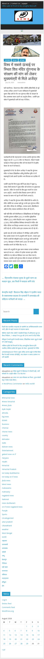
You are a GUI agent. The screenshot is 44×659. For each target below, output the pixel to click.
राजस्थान (5, 571)
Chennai (5, 428)
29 (27, 643)
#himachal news (8, 398)
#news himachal (8, 401)
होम (3, 586)
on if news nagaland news (12, 507)
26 (10, 643)
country (5, 435)
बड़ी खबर (22, 60)
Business (5, 424)
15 (27, 635)
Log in (4, 600)
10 (38, 631)
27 (16, 643)
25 (4, 643)
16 (33, 635)
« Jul (3, 649)
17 (38, 635)
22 (27, 639)
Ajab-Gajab (6, 409)
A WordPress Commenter (12, 383)
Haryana (5, 458)
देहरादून (15, 60)
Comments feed (8, 607)
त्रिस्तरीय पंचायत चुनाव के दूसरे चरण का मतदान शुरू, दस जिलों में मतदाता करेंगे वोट (19, 279)
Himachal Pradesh (9, 469)
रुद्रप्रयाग (5, 578)
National (5, 499)
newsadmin (21, 82)
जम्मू (3, 556)
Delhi (4, 443)
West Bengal (7, 533)
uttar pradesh (7, 522)
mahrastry (6, 492)
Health (4, 462)
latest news (6, 484)
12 (10, 635)
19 (10, 639)
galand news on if (9, 454)
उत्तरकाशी (5, 544)
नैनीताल (4, 563)
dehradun (5, 439)
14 (21, 635)
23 (33, 639)
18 (4, 639)
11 (4, 635)
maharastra (6, 488)
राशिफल (4, 574)
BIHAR (4, 420)
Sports (4, 514)
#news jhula (6, 405)
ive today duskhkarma (10, 473)
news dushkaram (8, 503)
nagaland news (8, 495)
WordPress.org (8, 611)
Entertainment (7, 450)
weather (5, 529)
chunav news (7, 431)
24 (38, 639)
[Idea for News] (23, 11)
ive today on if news (10, 477)
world (4, 537)
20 (16, 639)
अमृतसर (4, 540)
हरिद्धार (4, 582)
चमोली (4, 552)
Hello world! (30, 383)
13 (16, 635)
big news (5, 416)
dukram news (7, 447)
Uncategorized (7, 518)
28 (21, 643)
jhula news (6, 480)
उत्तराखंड (7, 60)
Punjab (4, 510)
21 (21, 639)
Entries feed (6, 603)
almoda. (5, 413)
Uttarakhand (7, 525)
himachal (5, 465)
